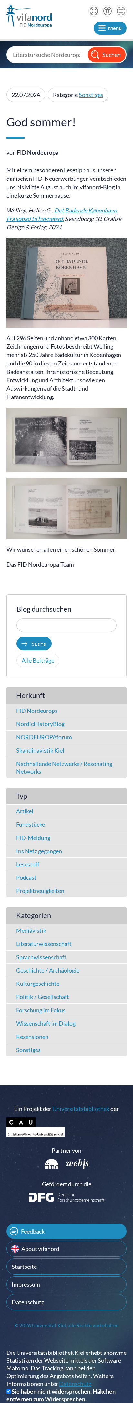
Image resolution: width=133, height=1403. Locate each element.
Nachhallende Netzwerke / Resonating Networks (64, 767)
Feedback (33, 1231)
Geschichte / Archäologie (47, 970)
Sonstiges (91, 94)
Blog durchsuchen (43, 608)
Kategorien (33, 915)
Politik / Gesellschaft (42, 996)
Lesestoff (27, 864)
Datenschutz (28, 1302)
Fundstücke (30, 824)
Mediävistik (31, 930)
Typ (21, 795)
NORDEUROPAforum (44, 737)
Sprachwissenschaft (41, 957)
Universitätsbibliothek (80, 1108)
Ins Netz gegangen (39, 850)
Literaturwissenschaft (44, 943)
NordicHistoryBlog (40, 723)
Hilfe (93, 11)
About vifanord (40, 1248)
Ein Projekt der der (66, 1108)
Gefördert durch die (66, 1184)
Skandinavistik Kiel (40, 750)
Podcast (26, 877)
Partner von (66, 1150)
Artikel (24, 811)
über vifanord (107, 11)
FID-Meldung (33, 837)
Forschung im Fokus (41, 1010)
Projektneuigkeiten (40, 890)
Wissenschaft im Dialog (46, 1023)
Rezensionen (32, 1036)
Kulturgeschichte (37, 983)
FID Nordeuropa (37, 710)
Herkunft (30, 695)
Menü (115, 28)
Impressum (26, 1284)
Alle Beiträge (38, 660)
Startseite (24, 1266)
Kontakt (121, 11)
